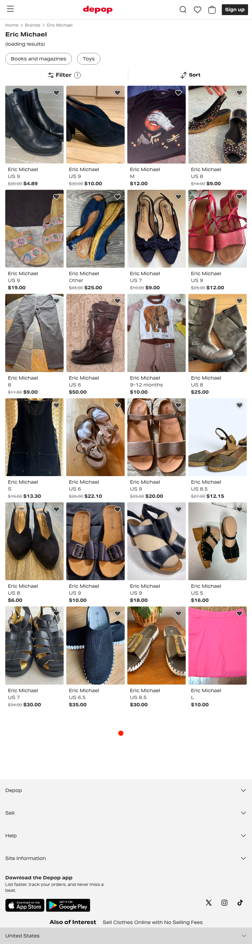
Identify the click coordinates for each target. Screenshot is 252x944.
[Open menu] (10, 9)
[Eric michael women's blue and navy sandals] (95, 229)
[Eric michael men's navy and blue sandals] (95, 541)
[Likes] (197, 9)
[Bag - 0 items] (212, 9)
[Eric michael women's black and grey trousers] (34, 333)
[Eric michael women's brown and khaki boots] (217, 333)
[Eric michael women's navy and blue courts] (156, 229)
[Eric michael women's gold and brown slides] (156, 645)
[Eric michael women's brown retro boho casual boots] (95, 333)
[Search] (183, 10)
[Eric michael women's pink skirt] (217, 645)
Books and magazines (38, 59)
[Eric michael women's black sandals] (217, 541)
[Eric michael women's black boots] (34, 125)
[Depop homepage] (98, 9)
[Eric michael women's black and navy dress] (34, 437)
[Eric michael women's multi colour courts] (217, 125)
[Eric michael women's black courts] (95, 125)
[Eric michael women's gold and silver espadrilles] (217, 437)
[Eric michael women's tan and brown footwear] (95, 437)
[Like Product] (56, 93)
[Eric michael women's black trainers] (95, 645)
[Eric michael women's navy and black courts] (34, 541)
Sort (194, 75)
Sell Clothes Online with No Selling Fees (153, 922)
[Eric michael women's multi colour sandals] (34, 229)
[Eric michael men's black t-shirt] (156, 125)
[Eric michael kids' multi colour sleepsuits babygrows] (156, 333)
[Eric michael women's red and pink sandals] (217, 229)
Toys (89, 59)
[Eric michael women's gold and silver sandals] (156, 437)
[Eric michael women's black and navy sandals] (156, 541)
